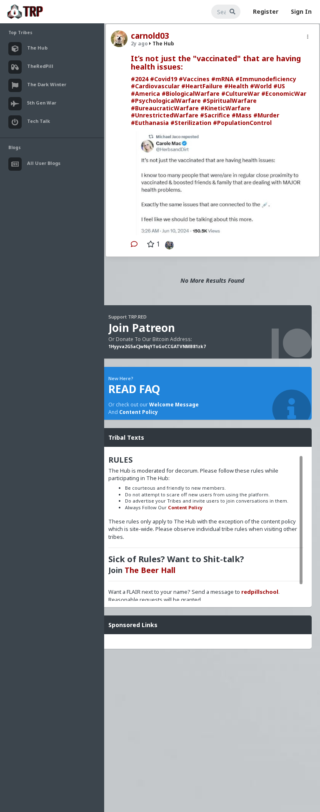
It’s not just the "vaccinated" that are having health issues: (216, 62)
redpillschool (259, 591)
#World (261, 86)
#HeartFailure (201, 86)
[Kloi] (167, 244)
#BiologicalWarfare (191, 93)
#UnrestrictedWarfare (164, 115)
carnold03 (150, 35)
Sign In (301, 11)
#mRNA (222, 79)
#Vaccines (194, 79)
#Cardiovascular (155, 86)
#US (279, 86)
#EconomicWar (283, 93)
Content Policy (138, 412)
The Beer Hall (150, 570)
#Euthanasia (150, 123)
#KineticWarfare (225, 108)
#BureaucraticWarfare (165, 108)
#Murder (266, 115)
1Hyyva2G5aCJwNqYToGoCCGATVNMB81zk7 (157, 346)
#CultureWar (240, 93)
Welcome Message (174, 404)
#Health (236, 86)
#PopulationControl (242, 123)
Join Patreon (141, 327)
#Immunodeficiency (265, 79)
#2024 (139, 79)
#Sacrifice (215, 115)
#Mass (242, 115)
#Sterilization (190, 123)
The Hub (162, 43)
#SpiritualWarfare (229, 101)
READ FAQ (134, 388)
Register (265, 11)
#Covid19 (163, 79)
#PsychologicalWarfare (166, 101)
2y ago (139, 43)
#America (145, 93)
